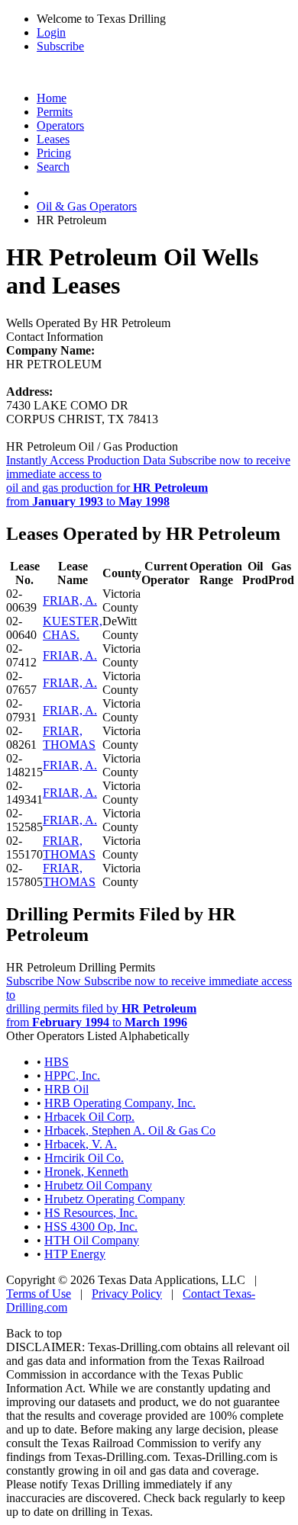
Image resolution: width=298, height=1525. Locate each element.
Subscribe (60, 46)
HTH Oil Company (91, 1240)
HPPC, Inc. (72, 1075)
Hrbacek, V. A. (80, 1144)
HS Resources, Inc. (91, 1212)
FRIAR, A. (70, 600)
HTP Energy (74, 1253)
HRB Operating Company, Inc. (120, 1102)
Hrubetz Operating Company (114, 1199)
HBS (56, 1061)
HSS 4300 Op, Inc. (91, 1226)
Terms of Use (38, 1293)
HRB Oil (66, 1089)
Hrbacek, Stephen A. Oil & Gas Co (129, 1130)
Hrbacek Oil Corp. (89, 1116)
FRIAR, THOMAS (69, 737)
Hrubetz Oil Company (98, 1185)
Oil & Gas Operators (87, 206)
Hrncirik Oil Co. (84, 1157)
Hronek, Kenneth (86, 1171)
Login (51, 32)
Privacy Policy (127, 1293)
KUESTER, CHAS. (72, 628)
